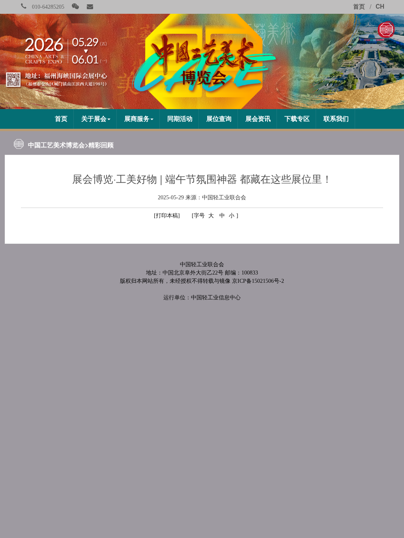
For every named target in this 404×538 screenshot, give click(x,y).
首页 (61, 118)
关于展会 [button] (94, 118)
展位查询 (219, 118)
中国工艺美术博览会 (56, 144)
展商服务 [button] (137, 118)
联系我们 (336, 118)
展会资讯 (258, 118)
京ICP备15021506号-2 (258, 281)
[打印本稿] (167, 216)
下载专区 (297, 118)
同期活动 (180, 118)
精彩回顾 (101, 144)
